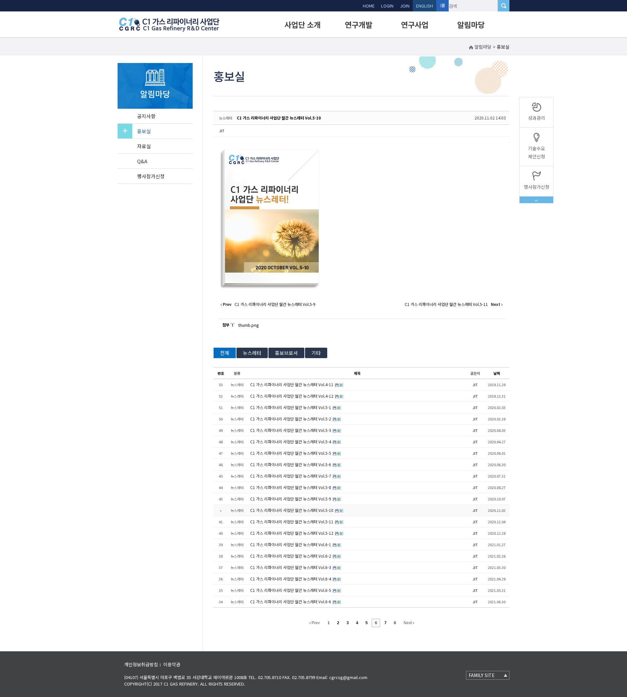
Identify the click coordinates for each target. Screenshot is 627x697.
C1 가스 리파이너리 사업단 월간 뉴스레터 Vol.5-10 (279, 117)
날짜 (496, 373)
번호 (220, 373)
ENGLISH (424, 6)
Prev (315, 623)
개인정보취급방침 (141, 664)
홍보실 (144, 131)
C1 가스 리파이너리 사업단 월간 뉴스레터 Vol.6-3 (291, 567)
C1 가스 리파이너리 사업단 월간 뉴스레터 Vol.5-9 (291, 498)
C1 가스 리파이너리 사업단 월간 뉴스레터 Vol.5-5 (291, 453)
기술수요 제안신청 (536, 152)
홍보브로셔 (286, 352)
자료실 (144, 146)
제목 (357, 373)
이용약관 (171, 664)
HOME (369, 6)
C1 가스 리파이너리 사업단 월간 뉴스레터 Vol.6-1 (291, 544)
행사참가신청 (151, 176)
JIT (221, 130)
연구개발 (358, 24)
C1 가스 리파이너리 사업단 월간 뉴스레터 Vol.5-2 (291, 418)
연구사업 (414, 24)
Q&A (142, 161)
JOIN (405, 6)
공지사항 (146, 116)
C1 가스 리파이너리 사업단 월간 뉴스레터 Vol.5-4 (291, 441)
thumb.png (248, 325)
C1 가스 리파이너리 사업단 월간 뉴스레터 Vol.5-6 (291, 464)
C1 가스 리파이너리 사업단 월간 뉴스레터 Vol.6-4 (291, 578)
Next (408, 623)
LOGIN (387, 6)
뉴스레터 (252, 352)
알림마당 (471, 24)
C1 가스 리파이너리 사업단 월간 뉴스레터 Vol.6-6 (291, 601)
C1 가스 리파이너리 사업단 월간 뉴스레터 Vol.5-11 (292, 521)
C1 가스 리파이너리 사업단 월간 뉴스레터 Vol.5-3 (291, 430)
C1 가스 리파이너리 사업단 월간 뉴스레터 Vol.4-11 (292, 384)
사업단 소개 (302, 24)
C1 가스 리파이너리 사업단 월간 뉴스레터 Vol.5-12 (292, 533)
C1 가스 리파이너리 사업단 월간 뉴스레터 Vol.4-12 (292, 396)
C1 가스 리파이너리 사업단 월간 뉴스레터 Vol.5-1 (291, 407)
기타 (316, 352)
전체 (224, 352)
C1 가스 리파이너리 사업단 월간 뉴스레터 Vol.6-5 (291, 590)
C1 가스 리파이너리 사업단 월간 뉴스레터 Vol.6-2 (291, 556)
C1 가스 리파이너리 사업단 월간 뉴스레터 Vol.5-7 (291, 476)
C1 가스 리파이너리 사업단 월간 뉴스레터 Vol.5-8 (291, 487)
